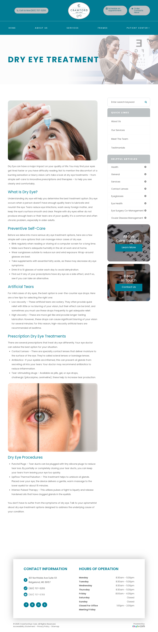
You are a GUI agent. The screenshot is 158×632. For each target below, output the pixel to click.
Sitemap (55, 626)
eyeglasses (117, 196)
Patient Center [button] (137, 28)
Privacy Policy (43, 626)
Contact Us (129, 287)
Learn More (129, 247)
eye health (117, 203)
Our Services (118, 130)
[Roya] (138, 626)
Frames (103, 28)
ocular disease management (127, 217)
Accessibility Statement (24, 626)
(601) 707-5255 (37, 588)
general (115, 174)
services (115, 181)
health (114, 167)
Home (12, 28)
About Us (41, 28)
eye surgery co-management (127, 210)
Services (73, 28)
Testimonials (118, 147)
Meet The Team (119, 138)
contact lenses (119, 188)
